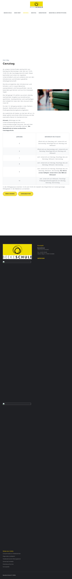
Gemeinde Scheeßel (8, 561)
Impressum (40, 258)
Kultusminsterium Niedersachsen (12, 553)
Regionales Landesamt (9, 556)
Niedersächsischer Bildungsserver (12, 559)
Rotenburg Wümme (8, 564)
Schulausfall (6, 566)
